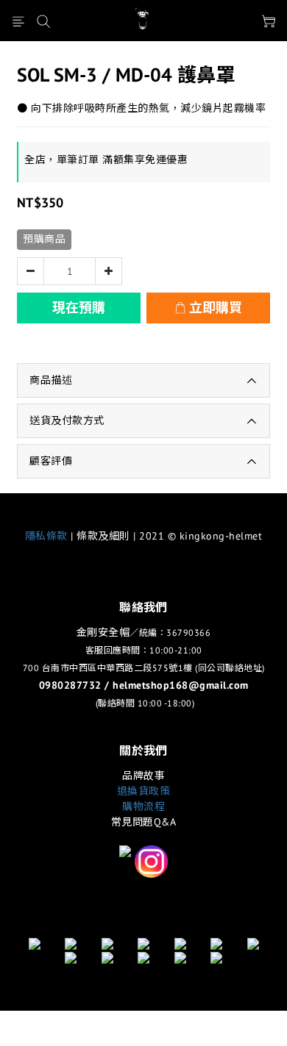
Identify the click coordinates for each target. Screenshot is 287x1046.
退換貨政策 (144, 791)
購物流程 (143, 806)
